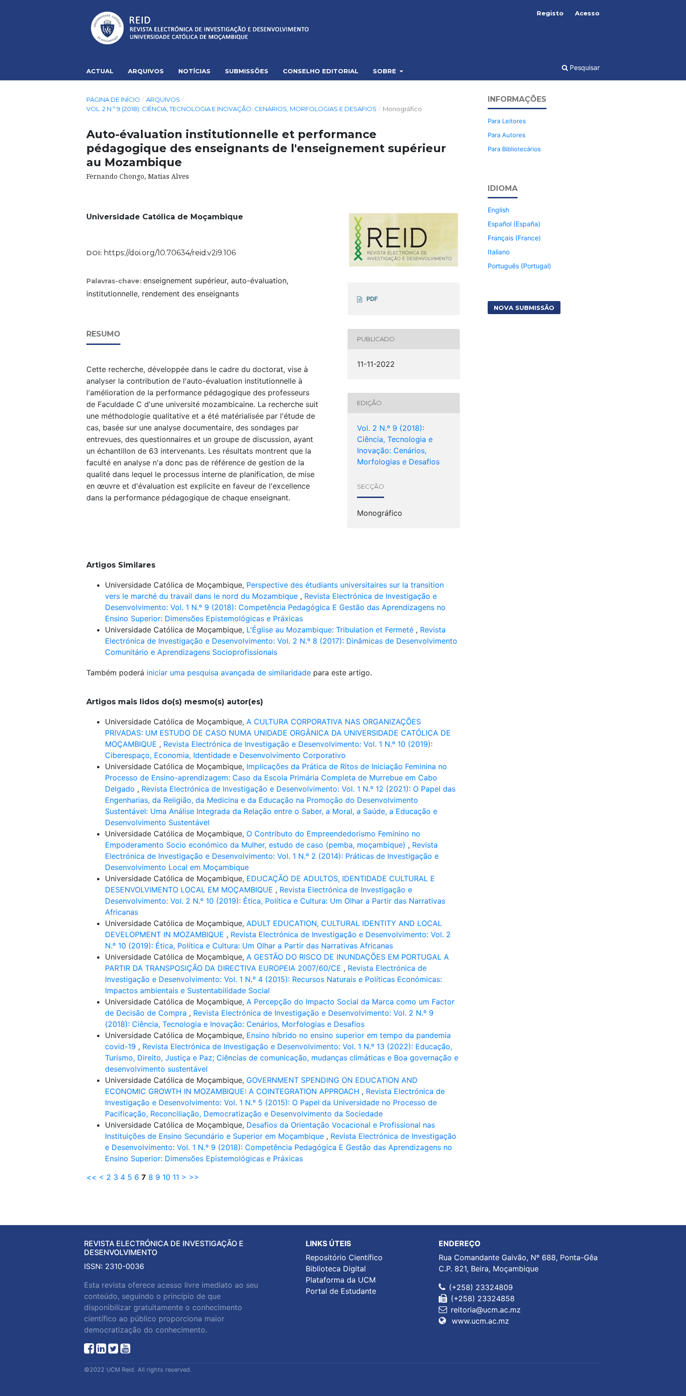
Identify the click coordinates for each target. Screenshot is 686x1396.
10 (166, 1177)
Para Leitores (507, 121)
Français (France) (514, 238)
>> (194, 1177)
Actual (99, 71)
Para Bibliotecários (514, 149)
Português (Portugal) (519, 266)
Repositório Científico (344, 1257)
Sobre (385, 71)
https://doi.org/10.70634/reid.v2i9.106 (170, 252)
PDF (372, 298)
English (498, 210)
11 (176, 1177)
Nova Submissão (524, 307)
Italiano (499, 252)
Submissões (246, 71)
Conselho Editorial (320, 71)
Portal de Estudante (341, 1291)
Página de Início (113, 99)
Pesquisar (584, 67)
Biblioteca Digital (336, 1268)
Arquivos (146, 71)
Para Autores (506, 135)
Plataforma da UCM (341, 1279)
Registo (550, 13)
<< (91, 1177)
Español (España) (514, 224)
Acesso (587, 13)
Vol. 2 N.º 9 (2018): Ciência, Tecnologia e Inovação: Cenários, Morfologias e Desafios (231, 108)
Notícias (194, 71)
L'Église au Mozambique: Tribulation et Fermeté (331, 629)
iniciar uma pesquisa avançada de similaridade (229, 672)
